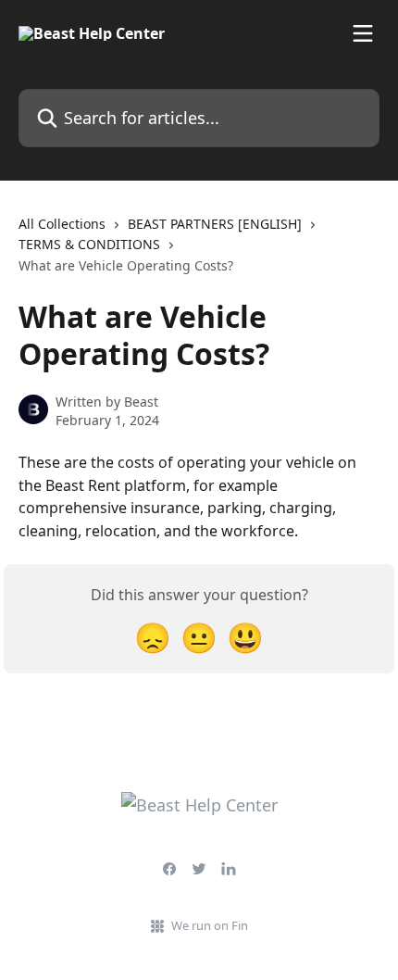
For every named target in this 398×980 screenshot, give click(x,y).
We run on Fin (209, 925)
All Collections (62, 223)
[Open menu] (362, 33)
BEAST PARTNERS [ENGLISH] (215, 223)
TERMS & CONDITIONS (89, 244)
